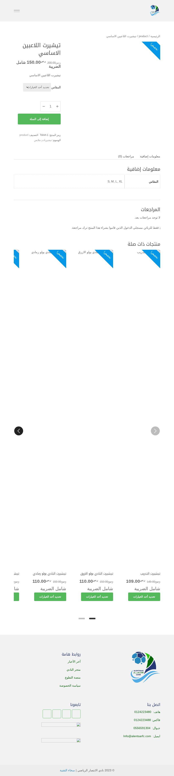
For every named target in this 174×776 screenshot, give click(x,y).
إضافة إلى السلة (39, 119)
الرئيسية (155, 36)
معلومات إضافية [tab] (150, 156)
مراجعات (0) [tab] (126, 156)
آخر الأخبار (74, 661)
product (143, 36)
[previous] (155, 430)
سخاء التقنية (67, 770)
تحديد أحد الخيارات (144, 596)
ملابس (37, 140)
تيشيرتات (47, 140)
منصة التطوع (73, 677)
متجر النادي (74, 669)
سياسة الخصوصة (70, 685)
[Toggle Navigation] (17, 10)
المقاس (56, 87)
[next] (18, 430)
